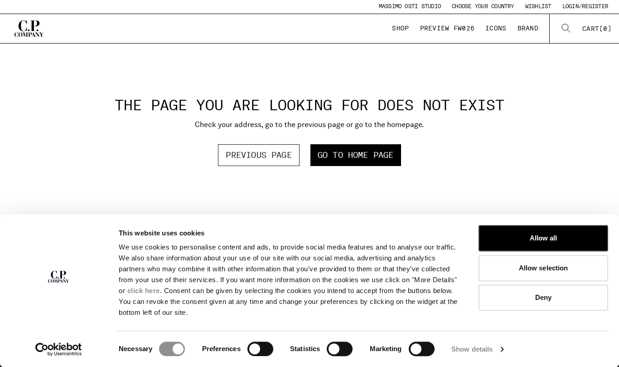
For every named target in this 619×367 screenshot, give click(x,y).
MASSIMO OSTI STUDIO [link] (410, 6)
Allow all (543, 238)
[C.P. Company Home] (29, 28)
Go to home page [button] (356, 155)
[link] (597, 28)
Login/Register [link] (585, 6)
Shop (400, 28)
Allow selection (543, 268)
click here (143, 290)
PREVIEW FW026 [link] (447, 28)
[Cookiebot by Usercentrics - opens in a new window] (58, 349)
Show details (472, 349)
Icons (495, 28)
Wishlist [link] (538, 6)
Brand (527, 28)
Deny (543, 297)
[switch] (260, 349)
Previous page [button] (258, 155)
